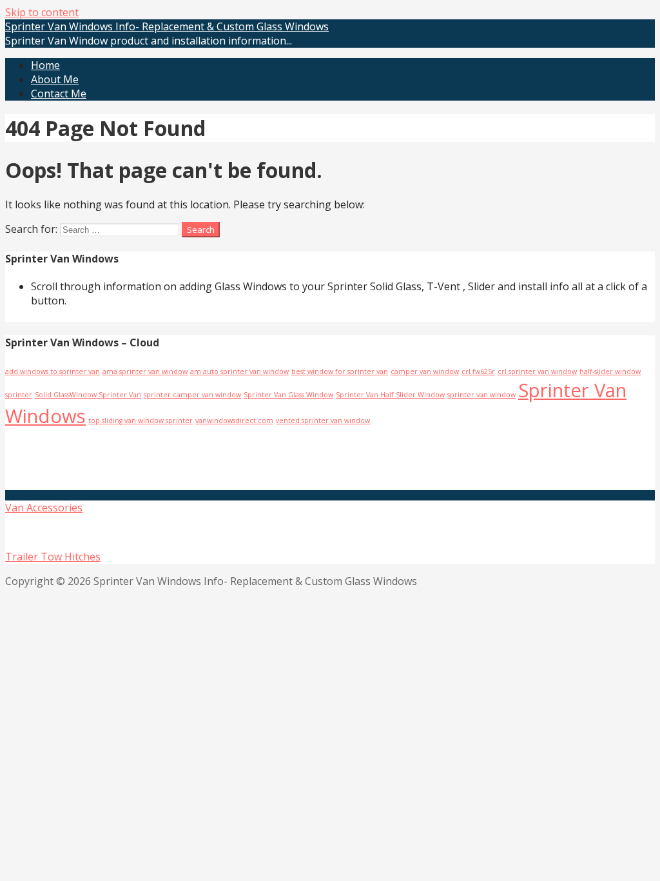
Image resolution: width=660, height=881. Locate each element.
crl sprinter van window (537, 371)
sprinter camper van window (192, 394)
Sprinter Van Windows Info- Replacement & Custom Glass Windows (167, 26)
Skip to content (42, 12)
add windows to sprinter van (52, 371)
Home (45, 65)
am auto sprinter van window (239, 371)
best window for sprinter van (339, 371)
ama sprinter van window (145, 371)
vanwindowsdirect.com (234, 420)
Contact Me (58, 93)
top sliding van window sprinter (140, 420)
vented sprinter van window (323, 420)
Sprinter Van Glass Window (288, 394)
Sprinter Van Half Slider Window (390, 394)
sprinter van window (481, 394)
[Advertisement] (158, 458)
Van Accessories (43, 507)
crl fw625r (478, 371)
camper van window (425, 371)
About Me (55, 79)
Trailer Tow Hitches (53, 556)
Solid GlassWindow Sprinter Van (88, 394)
